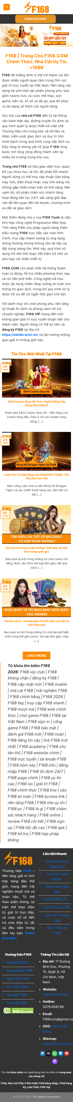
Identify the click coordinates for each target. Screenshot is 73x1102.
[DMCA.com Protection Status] (18, 1010)
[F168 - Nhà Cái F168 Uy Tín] (36, 7)
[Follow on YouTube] (66, 1053)
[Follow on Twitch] (55, 1061)
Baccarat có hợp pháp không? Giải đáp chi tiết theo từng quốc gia (36, 549)
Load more (36, 656)
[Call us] (54, 1053)
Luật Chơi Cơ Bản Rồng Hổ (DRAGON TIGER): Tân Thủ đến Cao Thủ (36, 476)
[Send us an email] (48, 1053)
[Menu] (6, 7)
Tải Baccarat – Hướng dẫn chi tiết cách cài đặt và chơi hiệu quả (36, 622)
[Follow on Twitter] (42, 1053)
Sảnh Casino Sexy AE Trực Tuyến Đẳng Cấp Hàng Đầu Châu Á (36, 403)
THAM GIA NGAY (35, 18)
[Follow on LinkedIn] (60, 1053)
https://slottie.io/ (55, 994)
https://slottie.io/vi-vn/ (20, 335)
